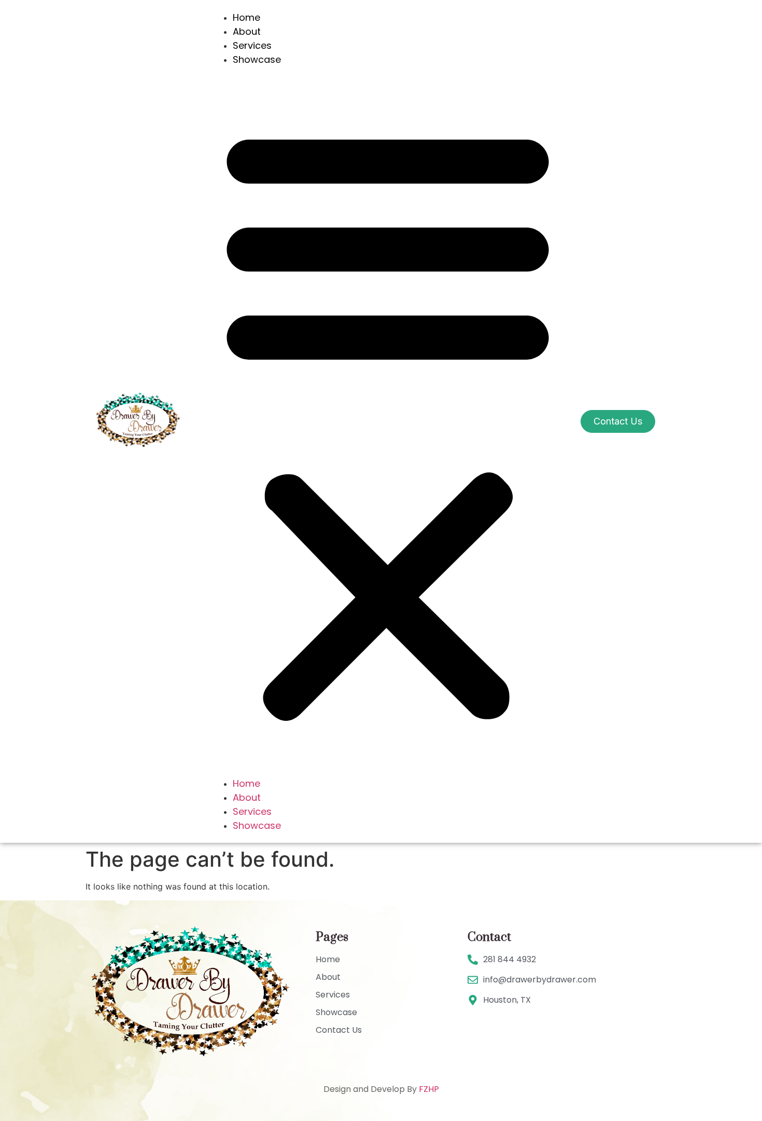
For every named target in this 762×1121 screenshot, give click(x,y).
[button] (387, 421)
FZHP (429, 1089)
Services (252, 45)
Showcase (257, 59)
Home (246, 17)
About (247, 31)
